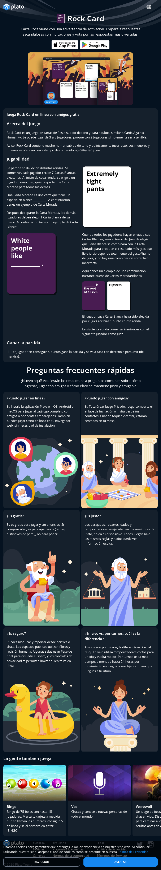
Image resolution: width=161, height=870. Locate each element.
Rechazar (41, 862)
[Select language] (149, 7)
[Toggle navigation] (155, 7)
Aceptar (120, 862)
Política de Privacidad (133, 852)
